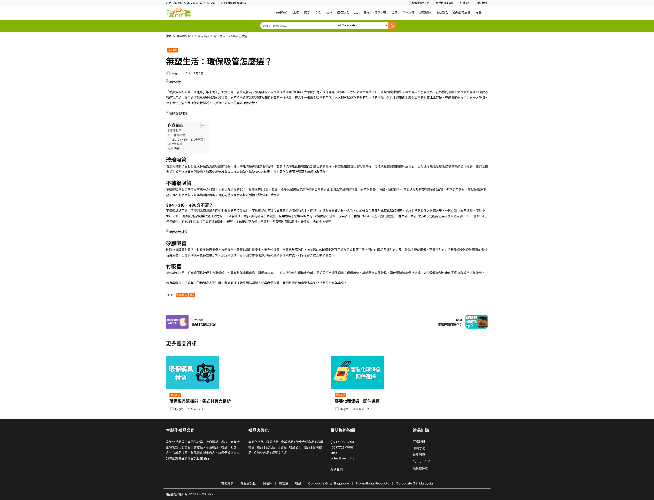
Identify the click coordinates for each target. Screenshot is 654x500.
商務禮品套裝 (461, 13)
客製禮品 (182, 295)
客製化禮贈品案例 (419, 3)
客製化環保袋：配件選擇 (357, 401)
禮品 (260, 447)
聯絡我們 (482, 3)
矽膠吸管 (176, 144)
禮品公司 (295, 447)
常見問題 (419, 455)
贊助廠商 (227, 483)
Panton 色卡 (421, 461)
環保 (191, 295)
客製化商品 (261, 453)
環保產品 (172, 50)
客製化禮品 (256, 442)
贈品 (307, 447)
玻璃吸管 (175, 130)
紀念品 (270, 447)
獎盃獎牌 (425, 13)
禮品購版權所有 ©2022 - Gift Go (189, 494)
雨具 (394, 13)
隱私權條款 (420, 468)
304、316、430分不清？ (190, 139)
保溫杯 (267, 483)
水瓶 (296, 13)
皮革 (478, 13)
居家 (307, 13)
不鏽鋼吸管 (178, 135)
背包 (329, 13)
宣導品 (282, 447)
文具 (318, 13)
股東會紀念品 (305, 442)
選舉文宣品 (279, 453)
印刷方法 (419, 448)
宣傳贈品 (442, 13)
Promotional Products (372, 483)
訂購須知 (465, 3)
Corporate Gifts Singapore (328, 483)
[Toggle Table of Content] (201, 125)
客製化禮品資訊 (445, 3)
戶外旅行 (408, 13)
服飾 (366, 13)
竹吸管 (175, 149)
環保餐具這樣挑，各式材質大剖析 (200, 401)
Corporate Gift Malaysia (414, 483)
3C (356, 13)
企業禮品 (287, 442)
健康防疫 (282, 13)
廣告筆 (283, 483)
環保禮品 (343, 13)
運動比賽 (380, 13)
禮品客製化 (248, 483)
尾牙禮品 (272, 442)
